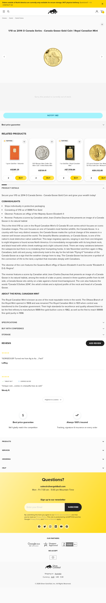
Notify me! (53, 115)
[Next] (102, 57)
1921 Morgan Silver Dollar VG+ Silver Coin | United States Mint (42, 164)
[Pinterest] (67, 526)
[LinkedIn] (56, 526)
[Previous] (4, 57)
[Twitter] (45, 526)
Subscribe (73, 507)
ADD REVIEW (95, 343)
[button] (53, 124)
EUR (61, 577)
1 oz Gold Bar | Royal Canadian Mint (70, 164)
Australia (58, 574)
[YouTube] (61, 526)
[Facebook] (39, 526)
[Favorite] (102, 24)
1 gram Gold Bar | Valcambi (14, 164)
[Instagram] (50, 526)
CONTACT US (8, 5)
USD (57, 577)
